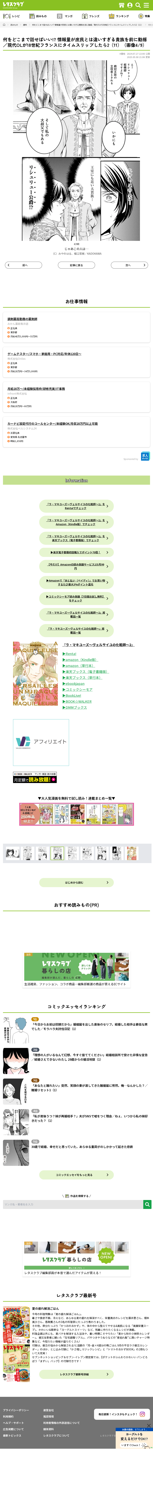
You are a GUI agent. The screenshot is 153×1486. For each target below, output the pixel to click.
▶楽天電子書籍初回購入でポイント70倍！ (76, 552)
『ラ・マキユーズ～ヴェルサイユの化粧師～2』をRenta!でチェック (75, 506)
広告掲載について (13, 1429)
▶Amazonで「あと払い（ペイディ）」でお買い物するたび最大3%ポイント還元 (75, 582)
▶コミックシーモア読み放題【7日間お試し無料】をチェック (75, 598)
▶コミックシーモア (77, 689)
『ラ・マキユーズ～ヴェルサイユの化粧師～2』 (98, 644)
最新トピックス (12, 1435)
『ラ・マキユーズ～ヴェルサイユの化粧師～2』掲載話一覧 (75, 614)
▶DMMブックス (74, 707)
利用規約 (8, 1416)
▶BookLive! (71, 695)
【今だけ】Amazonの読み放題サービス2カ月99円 (75, 566)
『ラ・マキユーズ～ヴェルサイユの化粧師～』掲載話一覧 (75, 630)
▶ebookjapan (73, 683)
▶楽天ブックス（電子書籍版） (85, 671)
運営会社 (48, 1410)
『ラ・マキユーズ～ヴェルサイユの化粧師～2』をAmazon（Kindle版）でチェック (75, 522)
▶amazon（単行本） (78, 665)
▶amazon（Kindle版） (80, 659)
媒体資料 (48, 1429)
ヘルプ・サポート (13, 1423)
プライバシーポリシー (16, 1410)
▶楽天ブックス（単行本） (82, 677)
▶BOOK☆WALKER (77, 701)
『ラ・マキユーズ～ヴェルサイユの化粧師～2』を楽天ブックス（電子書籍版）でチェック (75, 538)
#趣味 (122, 53)
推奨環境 (48, 1416)
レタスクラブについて (56, 1435)
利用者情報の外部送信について (61, 1423)
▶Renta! (69, 653)
